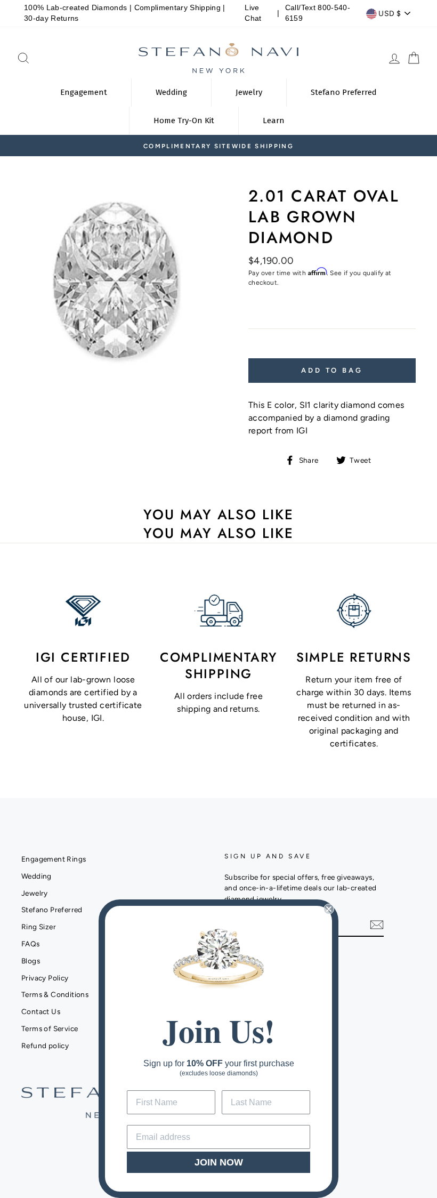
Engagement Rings (53, 859)
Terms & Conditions (54, 994)
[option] (218, 145)
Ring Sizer (38, 926)
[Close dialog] (328, 909)
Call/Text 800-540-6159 (317, 13)
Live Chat (253, 13)
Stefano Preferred (52, 909)
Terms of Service (49, 1028)
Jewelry (34, 893)
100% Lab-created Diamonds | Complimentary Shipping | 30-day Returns (124, 13)
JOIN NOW (219, 1162)
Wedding (36, 876)
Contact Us (40, 1011)
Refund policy (45, 1045)
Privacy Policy (45, 978)
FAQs (30, 943)
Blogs (30, 960)
